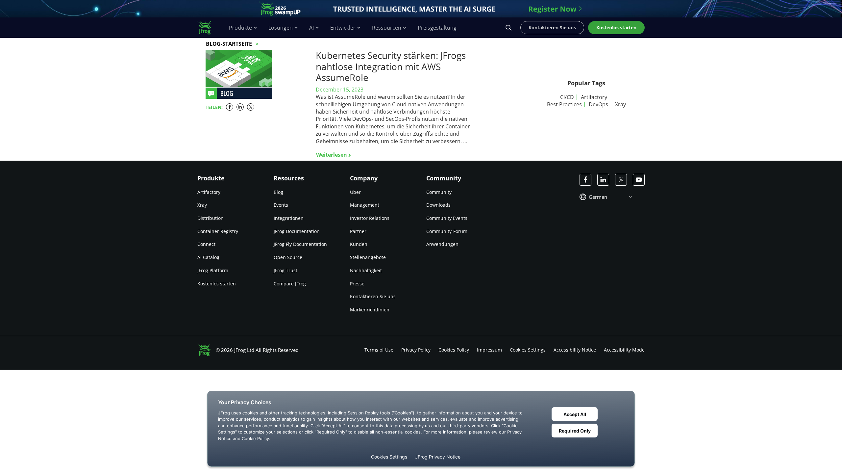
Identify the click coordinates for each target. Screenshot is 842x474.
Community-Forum (446, 231)
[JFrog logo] (207, 28)
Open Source (288, 257)
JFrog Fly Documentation (300, 244)
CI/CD (567, 97)
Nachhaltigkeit (366, 270)
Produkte (240, 28)
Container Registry (217, 231)
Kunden (358, 244)
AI (311, 28)
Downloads (438, 205)
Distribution (210, 218)
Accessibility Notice (575, 350)
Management (364, 205)
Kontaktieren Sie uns (373, 296)
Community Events (446, 218)
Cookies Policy (453, 350)
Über (355, 192)
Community (439, 192)
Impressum (489, 350)
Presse (357, 283)
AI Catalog (208, 257)
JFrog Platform (212, 270)
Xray (620, 104)
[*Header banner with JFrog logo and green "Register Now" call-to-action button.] (421, 8)
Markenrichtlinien (369, 309)
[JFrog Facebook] (585, 180)
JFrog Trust (285, 270)
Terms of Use (378, 350)
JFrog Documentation (297, 231)
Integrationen (289, 218)
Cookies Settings (528, 350)
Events (281, 205)
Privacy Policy (416, 350)
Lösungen (280, 28)
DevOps (598, 104)
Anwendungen (442, 244)
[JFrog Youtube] (639, 180)
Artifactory (594, 97)
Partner (358, 231)
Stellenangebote (368, 257)
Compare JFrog (290, 283)
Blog (278, 192)
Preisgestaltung (437, 28)
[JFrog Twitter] (621, 180)
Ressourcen (386, 28)
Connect (206, 244)
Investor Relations (369, 218)
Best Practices (564, 104)
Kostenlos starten (216, 283)
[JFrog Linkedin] (603, 180)
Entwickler (343, 28)
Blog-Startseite (229, 43)
